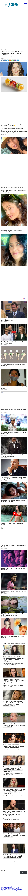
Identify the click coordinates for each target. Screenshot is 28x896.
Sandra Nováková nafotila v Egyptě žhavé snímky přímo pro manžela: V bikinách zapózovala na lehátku (13, 856)
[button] (14, 84)
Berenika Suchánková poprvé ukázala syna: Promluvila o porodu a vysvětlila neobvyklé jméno (14, 835)
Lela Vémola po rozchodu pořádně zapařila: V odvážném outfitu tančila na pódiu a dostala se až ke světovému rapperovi (13, 704)
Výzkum (3, 870)
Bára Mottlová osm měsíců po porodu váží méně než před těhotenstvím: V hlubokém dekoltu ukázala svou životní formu (14, 791)
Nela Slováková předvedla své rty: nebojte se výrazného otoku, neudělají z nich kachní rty (14, 725)
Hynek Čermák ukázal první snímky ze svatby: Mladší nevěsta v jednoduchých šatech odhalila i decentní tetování (14, 814)
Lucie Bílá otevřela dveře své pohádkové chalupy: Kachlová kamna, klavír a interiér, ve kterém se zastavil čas (14, 681)
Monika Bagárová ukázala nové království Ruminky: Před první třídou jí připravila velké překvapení (13, 746)
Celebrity (22, 56)
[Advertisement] (14, 31)
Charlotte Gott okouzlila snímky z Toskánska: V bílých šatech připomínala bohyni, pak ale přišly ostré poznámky (12, 769)
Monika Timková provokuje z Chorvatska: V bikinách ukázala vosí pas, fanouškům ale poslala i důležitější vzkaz (13, 659)
